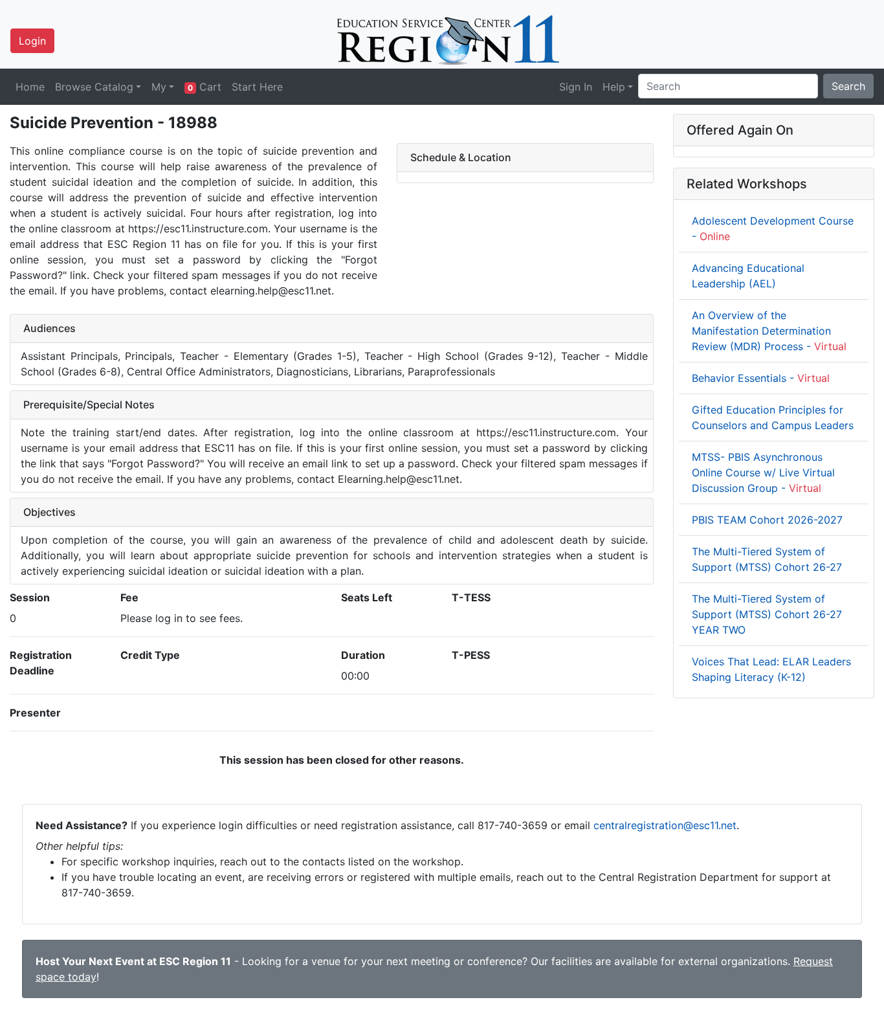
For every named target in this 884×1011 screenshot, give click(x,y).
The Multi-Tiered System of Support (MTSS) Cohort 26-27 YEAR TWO (767, 614)
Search (848, 86)
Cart (204, 86)
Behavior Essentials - (761, 378)
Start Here (257, 86)
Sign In (575, 86)
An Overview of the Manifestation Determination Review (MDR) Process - (769, 331)
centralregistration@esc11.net (664, 825)
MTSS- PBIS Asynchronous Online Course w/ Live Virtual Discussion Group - (763, 472)
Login (32, 40)
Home (30, 86)
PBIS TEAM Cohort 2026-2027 (767, 519)
